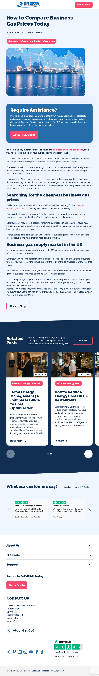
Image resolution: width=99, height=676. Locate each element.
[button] (8, 5)
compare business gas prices (68, 150)
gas (16, 119)
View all (82, 340)
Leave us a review (64, 656)
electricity (81, 116)
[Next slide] (88, 454)
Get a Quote (83, 4)
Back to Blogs (18, 306)
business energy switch (60, 119)
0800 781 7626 (53, 122)
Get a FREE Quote (24, 134)
